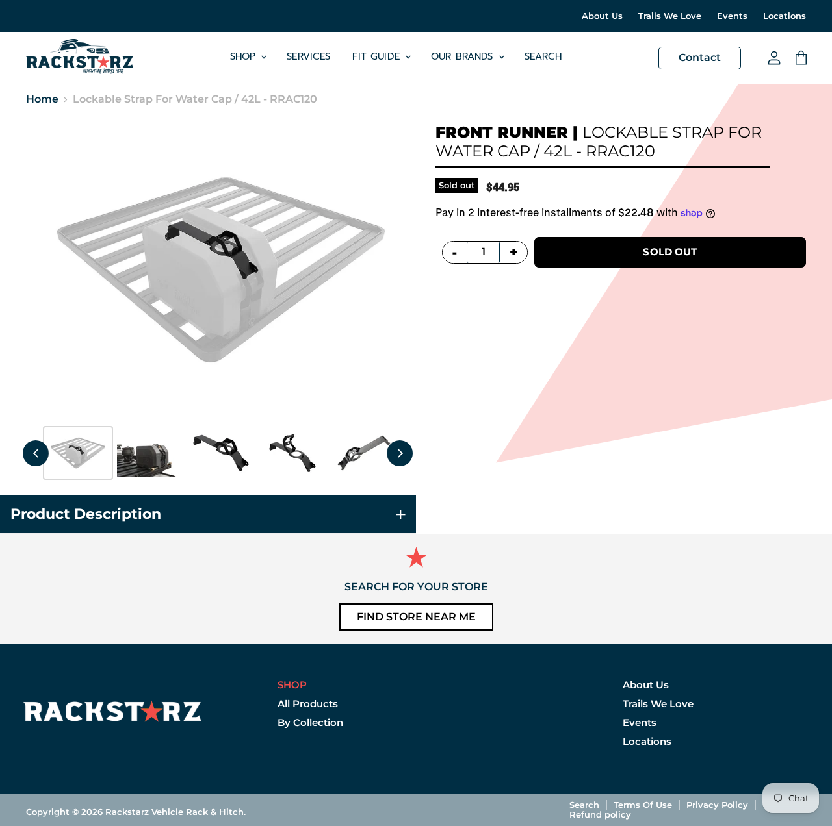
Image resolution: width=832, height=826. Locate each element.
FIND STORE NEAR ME (416, 616)
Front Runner (502, 132)
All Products (308, 703)
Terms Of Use (643, 804)
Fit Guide (378, 56)
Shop (245, 56)
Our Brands (464, 56)
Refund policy (600, 814)
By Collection (310, 722)
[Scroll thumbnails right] (400, 453)
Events (732, 16)
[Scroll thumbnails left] (36, 453)
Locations (784, 16)
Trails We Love (669, 16)
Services (308, 56)
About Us (602, 16)
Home (42, 99)
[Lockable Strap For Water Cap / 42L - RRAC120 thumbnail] (78, 453)
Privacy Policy (717, 804)
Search (543, 56)
